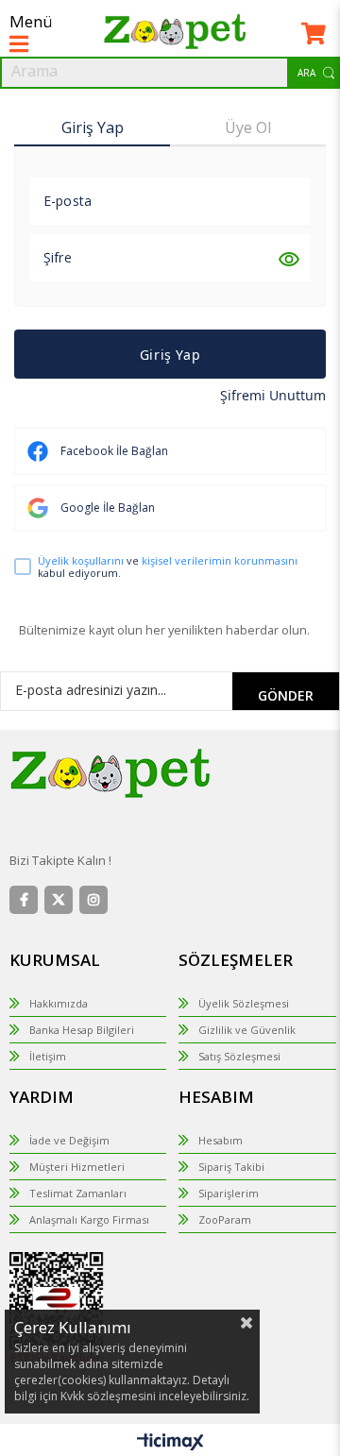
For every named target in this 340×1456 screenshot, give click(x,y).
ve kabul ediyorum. (168, 566)
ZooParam (224, 1219)
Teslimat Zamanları (78, 1193)
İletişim (47, 1056)
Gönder (286, 695)
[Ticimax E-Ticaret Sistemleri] (170, 1442)
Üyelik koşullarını (81, 560)
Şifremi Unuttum (273, 395)
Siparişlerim (228, 1193)
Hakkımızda (58, 1003)
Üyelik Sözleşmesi (243, 1003)
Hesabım (220, 1140)
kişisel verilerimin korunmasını (220, 560)
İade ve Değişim (69, 1140)
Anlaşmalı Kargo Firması (89, 1219)
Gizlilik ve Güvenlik (247, 1030)
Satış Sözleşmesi (239, 1056)
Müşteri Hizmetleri (77, 1167)
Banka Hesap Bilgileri (81, 1030)
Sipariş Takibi (231, 1167)
